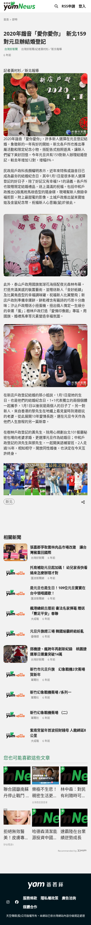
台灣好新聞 (11, 49)
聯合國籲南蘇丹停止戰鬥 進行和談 (17, 792)
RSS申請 (68, 6)
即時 (14, 19)
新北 (9, 501)
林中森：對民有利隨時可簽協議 (73, 792)
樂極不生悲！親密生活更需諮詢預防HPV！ (44, 792)
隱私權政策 (49, 898)
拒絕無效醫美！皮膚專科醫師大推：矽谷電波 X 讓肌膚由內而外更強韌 (16, 835)
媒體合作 (30, 906)
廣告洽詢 (69, 898)
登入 (82, 6)
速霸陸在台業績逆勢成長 (73, 835)
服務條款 (30, 898)
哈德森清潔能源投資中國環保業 (44, 835)
